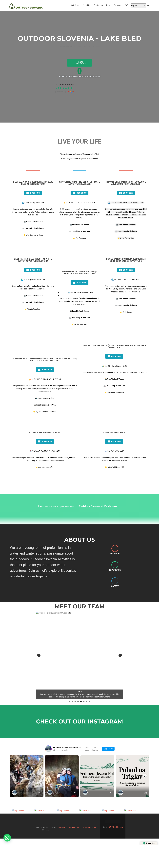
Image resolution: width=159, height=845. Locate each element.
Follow (110, 749)
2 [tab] (72, 701)
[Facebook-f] (106, 821)
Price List (86, 5)
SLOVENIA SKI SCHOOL (114, 432)
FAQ (126, 5)
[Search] (148, 6)
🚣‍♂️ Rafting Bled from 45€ (33, 279)
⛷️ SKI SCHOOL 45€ (114, 451)
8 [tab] (89, 701)
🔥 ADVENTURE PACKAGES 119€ (79, 203)
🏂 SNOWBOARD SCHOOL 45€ (44, 451)
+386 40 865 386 (89, 827)
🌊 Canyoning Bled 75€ (33, 203)
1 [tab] (69, 701)
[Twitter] (109, 821)
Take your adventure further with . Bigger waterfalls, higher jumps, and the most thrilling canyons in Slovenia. (126, 289)
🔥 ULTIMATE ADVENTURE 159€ (44, 379)
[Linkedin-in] (112, 821)
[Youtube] (118, 821)
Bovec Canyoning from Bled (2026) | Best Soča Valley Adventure (126, 260)
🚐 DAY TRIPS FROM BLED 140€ (80, 292)
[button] (7, 838)
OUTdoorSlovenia (116, 827)
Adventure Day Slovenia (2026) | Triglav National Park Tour (79, 272)
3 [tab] (75, 701)
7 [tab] (86, 701)
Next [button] (120, 655)
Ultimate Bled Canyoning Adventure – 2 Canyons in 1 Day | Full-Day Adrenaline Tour (45, 359)
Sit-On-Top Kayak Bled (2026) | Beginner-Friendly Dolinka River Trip (114, 346)
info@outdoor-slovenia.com (68, 827)
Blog (108, 5)
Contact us (98, 5)
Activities (75, 5)
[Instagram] (115, 821)
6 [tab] (83, 701)
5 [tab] (81, 701)
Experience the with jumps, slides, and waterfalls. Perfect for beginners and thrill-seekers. (33, 212)
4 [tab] (78, 701)
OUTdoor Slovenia (64, 84)
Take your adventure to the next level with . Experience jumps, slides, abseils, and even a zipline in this (44, 389)
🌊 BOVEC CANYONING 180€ (125, 279)
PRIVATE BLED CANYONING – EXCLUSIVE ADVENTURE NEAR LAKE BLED (126, 183)
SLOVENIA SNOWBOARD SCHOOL (45, 432)
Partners (117, 5)
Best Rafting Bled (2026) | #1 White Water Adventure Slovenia (33, 260)
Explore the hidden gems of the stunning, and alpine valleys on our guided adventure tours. (79, 301)
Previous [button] (38, 655)
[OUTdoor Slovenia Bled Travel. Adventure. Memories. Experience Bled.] (26, 5)
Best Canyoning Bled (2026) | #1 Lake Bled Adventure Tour (33, 183)
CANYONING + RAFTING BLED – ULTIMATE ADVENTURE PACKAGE (79, 183)
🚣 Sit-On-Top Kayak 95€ (114, 366)
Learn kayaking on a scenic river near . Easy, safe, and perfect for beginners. (114, 372)
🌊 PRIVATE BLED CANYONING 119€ (126, 203)
